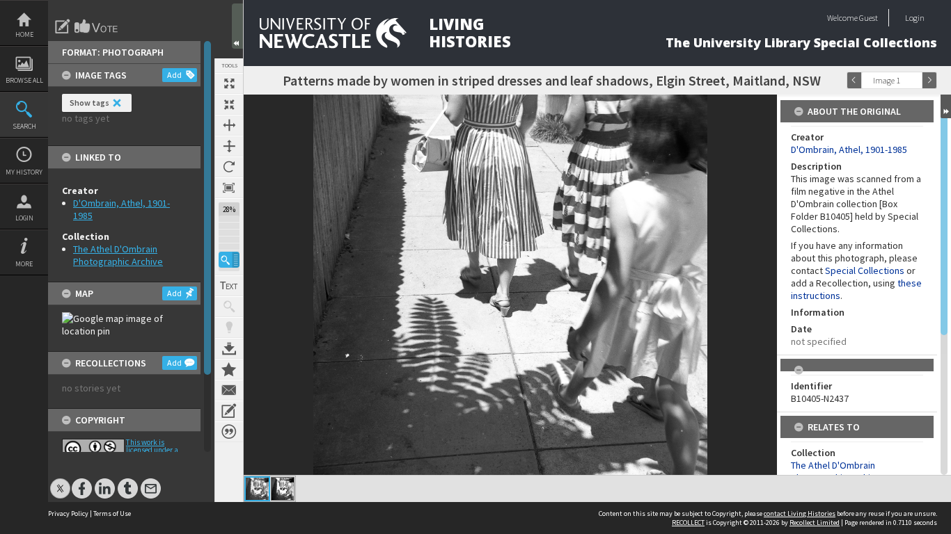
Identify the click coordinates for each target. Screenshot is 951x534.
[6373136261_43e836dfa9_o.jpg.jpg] (257, 488)
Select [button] (915, 80)
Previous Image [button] (854, 80)
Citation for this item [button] (229, 431)
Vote (96, 26)
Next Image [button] (929, 80)
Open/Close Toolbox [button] (237, 26)
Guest (868, 18)
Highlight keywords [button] (229, 327)
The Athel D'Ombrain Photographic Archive (118, 255)
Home (24, 34)
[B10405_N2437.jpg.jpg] (282, 489)
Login (24, 217)
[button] (229, 260)
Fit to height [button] (229, 146)
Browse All (24, 80)
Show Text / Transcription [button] (229, 285)
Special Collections (864, 270)
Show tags (89, 102)
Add (174, 75)
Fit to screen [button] (229, 104)
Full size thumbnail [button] (229, 83)
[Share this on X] (60, 481)
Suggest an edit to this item (62, 26)
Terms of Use (112, 513)
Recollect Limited (814, 522)
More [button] (24, 263)
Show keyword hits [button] (229, 306)
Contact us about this (229, 390)
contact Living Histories (799, 513)
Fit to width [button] (229, 125)
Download (229, 348)
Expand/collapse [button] (946, 106)
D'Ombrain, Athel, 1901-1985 (849, 149)
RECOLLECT (688, 522)
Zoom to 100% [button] (229, 187)
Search (24, 126)
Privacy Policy (68, 513)
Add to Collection (229, 369)
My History (24, 172)
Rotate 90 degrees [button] (229, 166)
